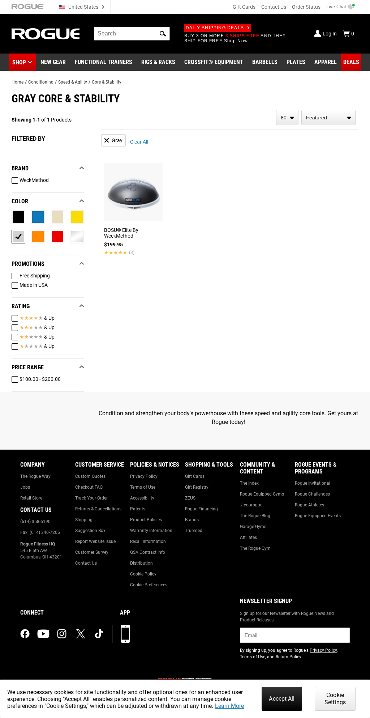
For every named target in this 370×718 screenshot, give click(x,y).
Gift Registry (196, 487)
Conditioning (40, 82)
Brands (192, 519)
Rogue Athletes (309, 504)
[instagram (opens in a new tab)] (62, 634)
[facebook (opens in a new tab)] (25, 634)
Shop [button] (19, 62)
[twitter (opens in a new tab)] (81, 634)
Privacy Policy (144, 476)
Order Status (306, 7)
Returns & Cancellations (98, 508)
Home (17, 82)
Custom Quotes (90, 476)
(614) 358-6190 (35, 521)
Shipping (83, 519)
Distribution (141, 563)
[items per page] (287, 117)
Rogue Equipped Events (318, 515)
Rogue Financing (201, 508)
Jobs (25, 487)
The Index (249, 483)
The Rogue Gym (255, 548)
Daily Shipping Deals (215, 27)
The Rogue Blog (255, 515)
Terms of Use (142, 487)
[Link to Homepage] (45, 34)
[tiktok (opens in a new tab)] (99, 634)
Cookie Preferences (148, 584)
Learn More (229, 705)
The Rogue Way (35, 476)
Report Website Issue (95, 541)
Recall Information (148, 541)
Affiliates (248, 537)
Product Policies (146, 519)
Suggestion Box (90, 530)
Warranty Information (151, 530)
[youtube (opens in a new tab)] (43, 634)
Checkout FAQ (89, 487)
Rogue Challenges (312, 494)
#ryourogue (251, 504)
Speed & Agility (72, 82)
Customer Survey (91, 552)
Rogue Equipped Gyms (262, 494)
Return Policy (288, 656)
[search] (132, 34)
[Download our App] (125, 634)
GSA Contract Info (147, 552)
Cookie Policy (143, 574)
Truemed (193, 530)
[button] (163, 34)
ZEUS (190, 498)
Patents (137, 508)
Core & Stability (106, 82)
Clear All (139, 142)
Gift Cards (244, 7)
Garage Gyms (253, 526)
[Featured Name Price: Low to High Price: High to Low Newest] (328, 117)
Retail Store (31, 498)
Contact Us (273, 7)
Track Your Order (91, 498)
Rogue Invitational (312, 483)
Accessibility (142, 498)
